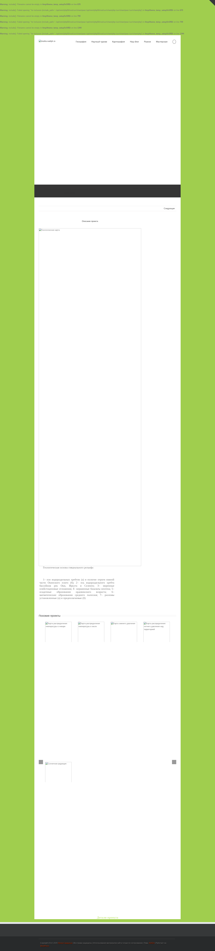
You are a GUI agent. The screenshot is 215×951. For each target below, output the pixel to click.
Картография (118, 41)
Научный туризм (99, 41)
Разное (147, 41)
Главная (135, 188)
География (81, 41)
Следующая (169, 208)
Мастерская (161, 41)
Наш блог (134, 41)
